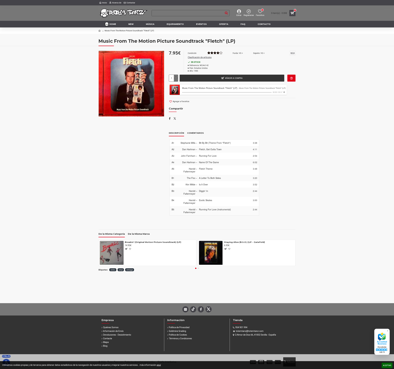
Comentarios (195, 133)
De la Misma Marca (139, 234)
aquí (159, 365)
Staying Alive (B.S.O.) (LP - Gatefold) (244, 242)
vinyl (121, 270)
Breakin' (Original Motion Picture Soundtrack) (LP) (153, 242)
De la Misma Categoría (111, 234)
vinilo (113, 270)
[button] (195, 268)
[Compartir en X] (175, 119)
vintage (129, 270)
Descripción (176, 133)
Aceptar (387, 365)
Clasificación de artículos (200, 57)
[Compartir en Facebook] (170, 119)
